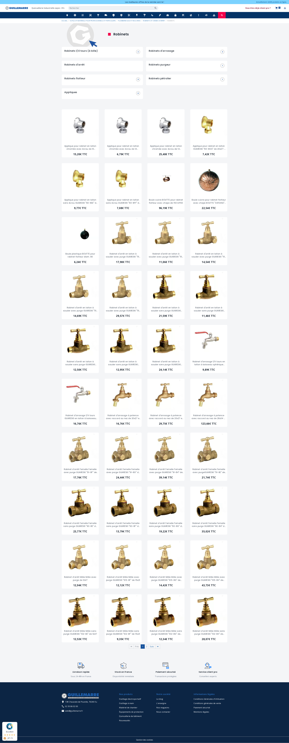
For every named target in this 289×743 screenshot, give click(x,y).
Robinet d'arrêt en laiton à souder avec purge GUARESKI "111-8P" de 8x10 (123, 255)
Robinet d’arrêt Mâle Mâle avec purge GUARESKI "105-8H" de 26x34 (209, 579)
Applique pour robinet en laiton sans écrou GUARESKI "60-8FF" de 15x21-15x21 (123, 201)
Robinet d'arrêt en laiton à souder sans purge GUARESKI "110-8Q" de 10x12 (209, 309)
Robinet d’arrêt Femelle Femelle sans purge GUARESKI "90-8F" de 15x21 (123, 525)
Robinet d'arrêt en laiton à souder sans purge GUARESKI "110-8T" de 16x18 (166, 363)
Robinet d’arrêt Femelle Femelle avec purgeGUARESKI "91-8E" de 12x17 (208, 471)
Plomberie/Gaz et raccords (129, 21)
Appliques (70, 92)
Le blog (159, 699)
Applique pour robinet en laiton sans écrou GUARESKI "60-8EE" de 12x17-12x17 (80, 201)
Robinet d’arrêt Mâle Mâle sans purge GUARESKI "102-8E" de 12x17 (80, 632)
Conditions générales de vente (207, 703)
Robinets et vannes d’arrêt (154, 21)
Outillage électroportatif (130, 699)
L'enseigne (161, 703)
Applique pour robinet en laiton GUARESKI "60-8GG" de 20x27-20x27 (209, 148)
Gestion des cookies (144, 740)
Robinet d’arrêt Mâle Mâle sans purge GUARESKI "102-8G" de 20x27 (166, 633)
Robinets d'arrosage (161, 51)
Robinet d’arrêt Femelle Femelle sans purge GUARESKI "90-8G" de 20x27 (166, 525)
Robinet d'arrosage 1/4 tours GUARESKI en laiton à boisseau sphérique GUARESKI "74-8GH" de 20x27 (80, 417)
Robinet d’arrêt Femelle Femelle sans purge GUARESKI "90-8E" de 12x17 (80, 525)
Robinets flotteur (74, 78)
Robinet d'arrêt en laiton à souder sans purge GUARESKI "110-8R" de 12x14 (80, 363)
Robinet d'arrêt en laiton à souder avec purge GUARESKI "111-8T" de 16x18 (123, 309)
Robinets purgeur (159, 64)
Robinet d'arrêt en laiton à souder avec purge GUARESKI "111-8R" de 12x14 (209, 255)
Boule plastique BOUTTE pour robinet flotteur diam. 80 (80, 255)
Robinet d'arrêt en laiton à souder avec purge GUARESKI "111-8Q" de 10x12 (166, 255)
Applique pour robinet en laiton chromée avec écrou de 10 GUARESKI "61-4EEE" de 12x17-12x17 (80, 148)
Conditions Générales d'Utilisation (209, 699)
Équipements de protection (131, 712)
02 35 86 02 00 (71, 706)
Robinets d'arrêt (74, 64)
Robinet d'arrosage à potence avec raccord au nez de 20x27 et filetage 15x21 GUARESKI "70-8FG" (123, 417)
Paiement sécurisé (202, 707)
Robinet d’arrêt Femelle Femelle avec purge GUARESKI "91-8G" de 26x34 (123, 471)
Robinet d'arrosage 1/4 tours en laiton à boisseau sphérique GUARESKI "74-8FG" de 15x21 (209, 363)
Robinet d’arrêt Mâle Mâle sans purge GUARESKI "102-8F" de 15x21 (123, 632)
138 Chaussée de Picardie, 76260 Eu (81, 702)
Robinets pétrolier (160, 78)
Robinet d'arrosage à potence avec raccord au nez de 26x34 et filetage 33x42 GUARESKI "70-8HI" (209, 417)
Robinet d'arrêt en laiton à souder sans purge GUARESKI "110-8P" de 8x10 (166, 309)
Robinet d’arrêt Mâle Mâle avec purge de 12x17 (80, 578)
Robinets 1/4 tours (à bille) (81, 51)
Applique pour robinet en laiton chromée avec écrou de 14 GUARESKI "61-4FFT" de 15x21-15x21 (123, 148)
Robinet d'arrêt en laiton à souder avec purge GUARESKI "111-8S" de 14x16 (80, 309)
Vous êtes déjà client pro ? (258, 8)
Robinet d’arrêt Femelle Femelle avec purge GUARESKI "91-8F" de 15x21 (80, 471)
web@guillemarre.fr (74, 711)
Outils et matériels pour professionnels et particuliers (93, 21)
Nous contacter (163, 712)
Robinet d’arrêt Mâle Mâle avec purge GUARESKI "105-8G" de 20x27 (166, 579)
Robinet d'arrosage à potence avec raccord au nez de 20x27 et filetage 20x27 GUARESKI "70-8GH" (166, 417)
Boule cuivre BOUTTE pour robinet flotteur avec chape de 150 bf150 (166, 201)
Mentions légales (201, 712)
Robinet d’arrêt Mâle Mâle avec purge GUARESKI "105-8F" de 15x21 (123, 578)
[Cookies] (4, 738)
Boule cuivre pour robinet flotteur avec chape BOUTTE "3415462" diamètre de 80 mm (209, 201)
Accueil (65, 21)
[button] (67, 15)
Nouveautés (124, 720)
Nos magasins (162, 707)
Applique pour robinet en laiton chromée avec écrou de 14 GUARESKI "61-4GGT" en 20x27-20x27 (166, 148)
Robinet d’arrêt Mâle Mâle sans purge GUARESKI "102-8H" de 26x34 (209, 633)
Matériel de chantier (128, 707)
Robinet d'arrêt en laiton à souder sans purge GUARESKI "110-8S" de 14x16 (123, 363)
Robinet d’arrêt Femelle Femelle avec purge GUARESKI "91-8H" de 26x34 (166, 471)
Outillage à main (126, 703)
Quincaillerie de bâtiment (130, 716)
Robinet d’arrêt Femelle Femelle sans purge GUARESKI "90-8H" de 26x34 (209, 525)
